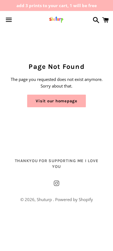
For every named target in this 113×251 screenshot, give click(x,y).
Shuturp (45, 199)
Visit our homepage (56, 100)
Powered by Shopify (74, 199)
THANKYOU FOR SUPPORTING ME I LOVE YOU (56, 163)
